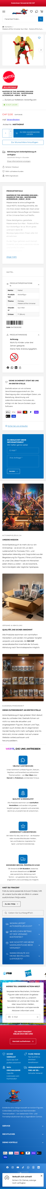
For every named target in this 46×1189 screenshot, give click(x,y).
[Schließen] (41, 1175)
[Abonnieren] (37, 1017)
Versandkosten (13, 119)
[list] (23, 818)
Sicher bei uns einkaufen (18, 426)
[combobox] (23, 19)
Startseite (8, 27)
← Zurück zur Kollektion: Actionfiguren (19, 100)
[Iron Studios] (32, 973)
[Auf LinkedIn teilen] (16, 367)
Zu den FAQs (10, 904)
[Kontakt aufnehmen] (36, 11)
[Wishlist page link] (31, 11)
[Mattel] (8, 77)
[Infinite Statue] (11, 973)
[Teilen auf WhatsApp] (12, 367)
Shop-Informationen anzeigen (19, 161)
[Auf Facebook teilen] (7, 367)
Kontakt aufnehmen (21, 1041)
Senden (12, 471)
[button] (3, 11)
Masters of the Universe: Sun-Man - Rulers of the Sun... (22, 29)
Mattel (10, 272)
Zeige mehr (11, 257)
